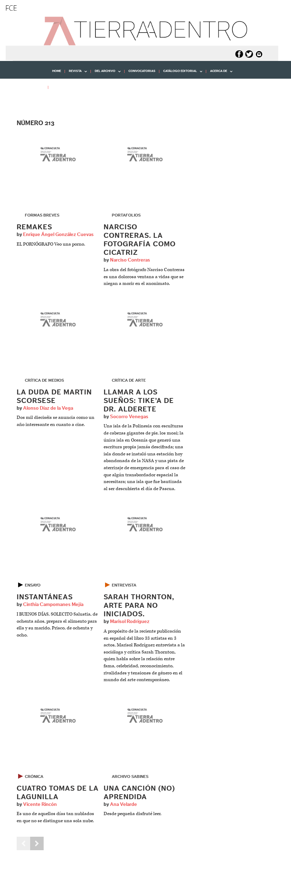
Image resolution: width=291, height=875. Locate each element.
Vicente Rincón (40, 804)
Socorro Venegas (129, 416)
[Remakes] (58, 155)
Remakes (34, 227)
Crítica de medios (44, 380)
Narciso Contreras (130, 260)
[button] (27, 103)
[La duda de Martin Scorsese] (58, 320)
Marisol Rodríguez (129, 621)
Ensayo (32, 585)
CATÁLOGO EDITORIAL (178, 73)
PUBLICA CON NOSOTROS (72, 87)
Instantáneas (45, 597)
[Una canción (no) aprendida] (145, 716)
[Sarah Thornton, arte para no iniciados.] (145, 525)
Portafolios (126, 215)
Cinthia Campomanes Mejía (53, 604)
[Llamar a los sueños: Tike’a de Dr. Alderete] (145, 320)
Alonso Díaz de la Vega (48, 408)
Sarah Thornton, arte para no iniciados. (139, 606)
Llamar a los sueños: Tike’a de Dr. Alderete (139, 401)
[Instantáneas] (58, 525)
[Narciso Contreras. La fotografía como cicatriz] (145, 155)
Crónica (34, 776)
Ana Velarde (123, 804)
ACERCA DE (216, 73)
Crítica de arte (129, 380)
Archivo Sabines (130, 776)
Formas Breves (42, 215)
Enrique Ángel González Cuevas (58, 234)
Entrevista (124, 585)
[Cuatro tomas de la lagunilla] (58, 716)
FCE (11, 8)
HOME (56, 71)
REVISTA (73, 73)
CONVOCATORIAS (141, 71)
